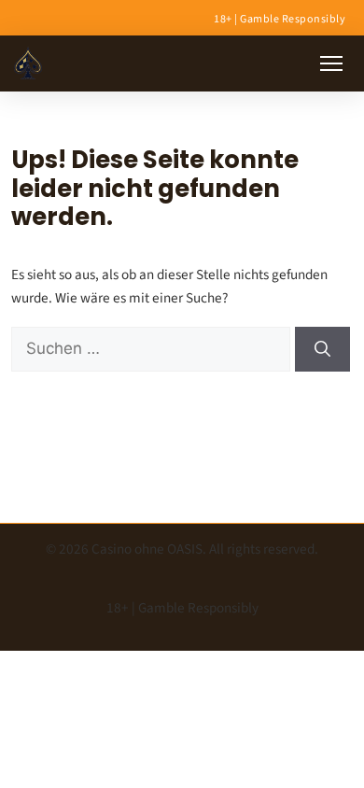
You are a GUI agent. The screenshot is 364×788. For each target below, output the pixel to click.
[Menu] (331, 63)
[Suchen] (322, 349)
